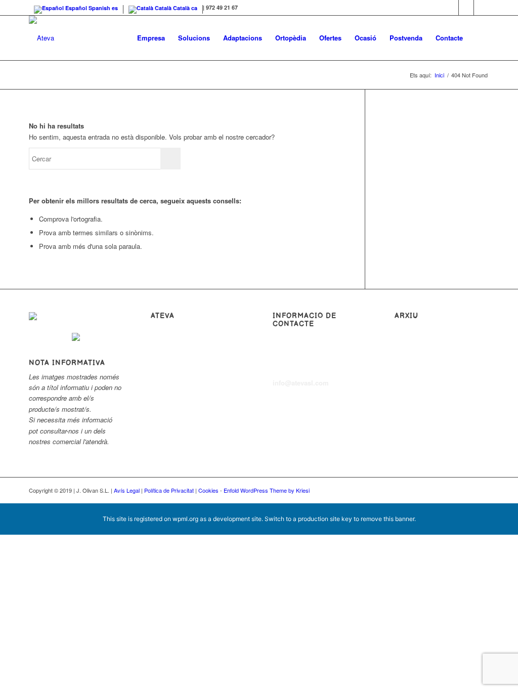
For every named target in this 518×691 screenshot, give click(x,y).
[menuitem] (151, 38)
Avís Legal (127, 490)
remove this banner (387, 519)
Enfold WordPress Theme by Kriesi (267, 490)
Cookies (208, 490)
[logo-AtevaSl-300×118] (41, 38)
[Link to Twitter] (466, 7)
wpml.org (185, 519)
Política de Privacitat (169, 490)
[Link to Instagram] (481, 7)
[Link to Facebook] (451, 7)
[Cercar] (479, 38)
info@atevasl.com (301, 382)
